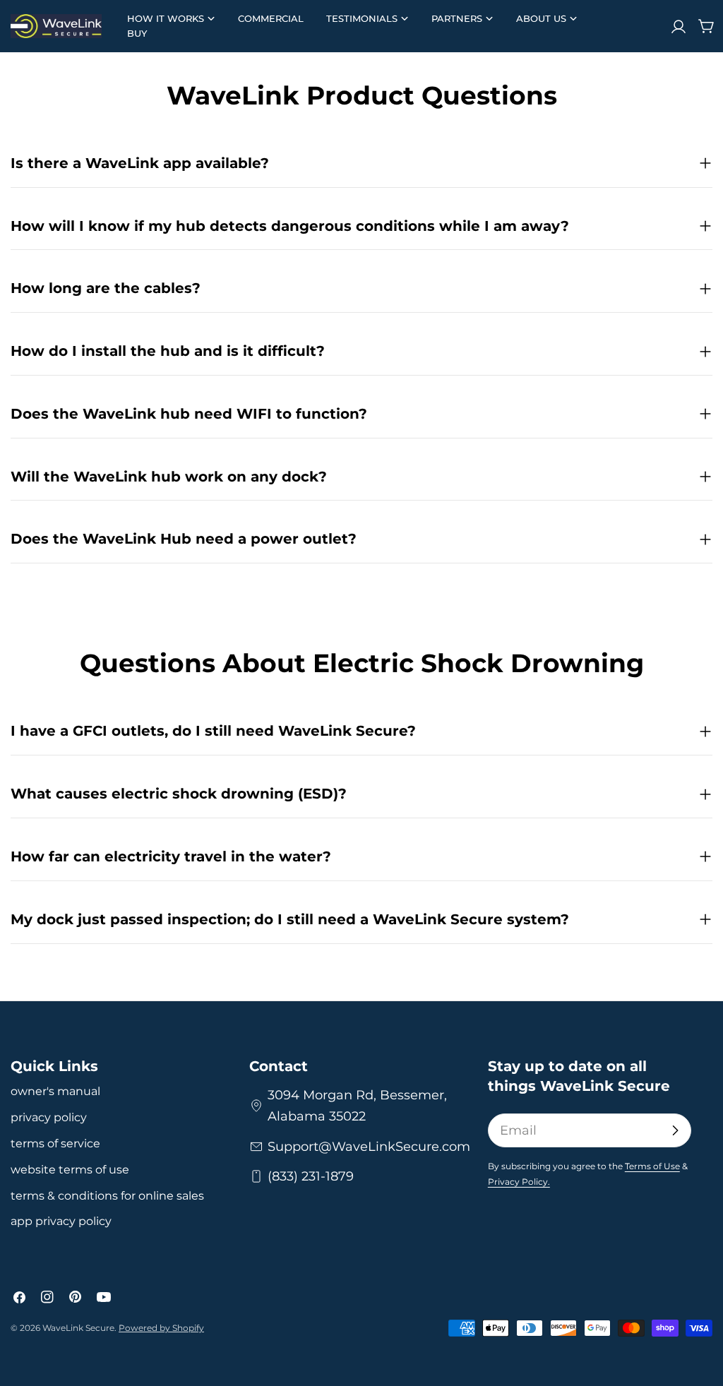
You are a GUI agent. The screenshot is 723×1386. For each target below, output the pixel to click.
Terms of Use (652, 1166)
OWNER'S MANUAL (55, 1091)
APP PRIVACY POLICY (61, 1221)
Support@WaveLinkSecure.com (369, 1146)
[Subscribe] (675, 1130)
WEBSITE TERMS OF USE (70, 1169)
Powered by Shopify (161, 1327)
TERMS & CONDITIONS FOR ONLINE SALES (107, 1195)
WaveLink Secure (78, 1327)
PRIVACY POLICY (49, 1117)
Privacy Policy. (519, 1181)
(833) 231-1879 (311, 1176)
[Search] (650, 26)
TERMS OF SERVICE (55, 1143)
